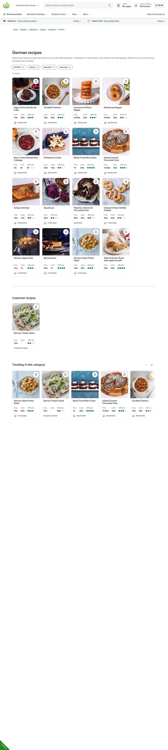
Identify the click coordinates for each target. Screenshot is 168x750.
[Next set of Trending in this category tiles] (152, 365)
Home (15, 29)
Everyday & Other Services (26, 5)
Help (74, 14)
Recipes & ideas (58, 14)
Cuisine (43, 29)
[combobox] (78, 5)
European (52, 29)
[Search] (109, 5)
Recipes (23, 29)
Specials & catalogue (36, 14)
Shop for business (155, 14)
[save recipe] (36, 81)
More (85, 14)
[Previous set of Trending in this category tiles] (146, 365)
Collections (33, 29)
